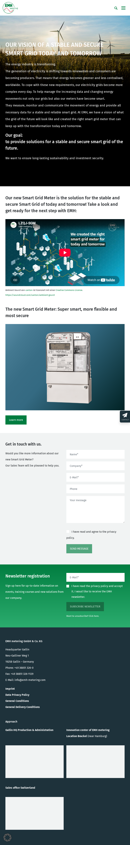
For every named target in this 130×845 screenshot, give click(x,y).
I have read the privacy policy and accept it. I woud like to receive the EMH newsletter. (97, 591)
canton (28, 290)
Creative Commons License (69, 290)
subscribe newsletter (85, 606)
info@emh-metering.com (30, 680)
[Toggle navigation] (123, 8)
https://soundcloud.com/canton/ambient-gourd (30, 295)
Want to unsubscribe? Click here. (82, 616)
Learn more (16, 419)
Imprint (10, 688)
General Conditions (17, 701)
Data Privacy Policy (17, 694)
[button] (7, 837)
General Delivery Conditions (22, 707)
